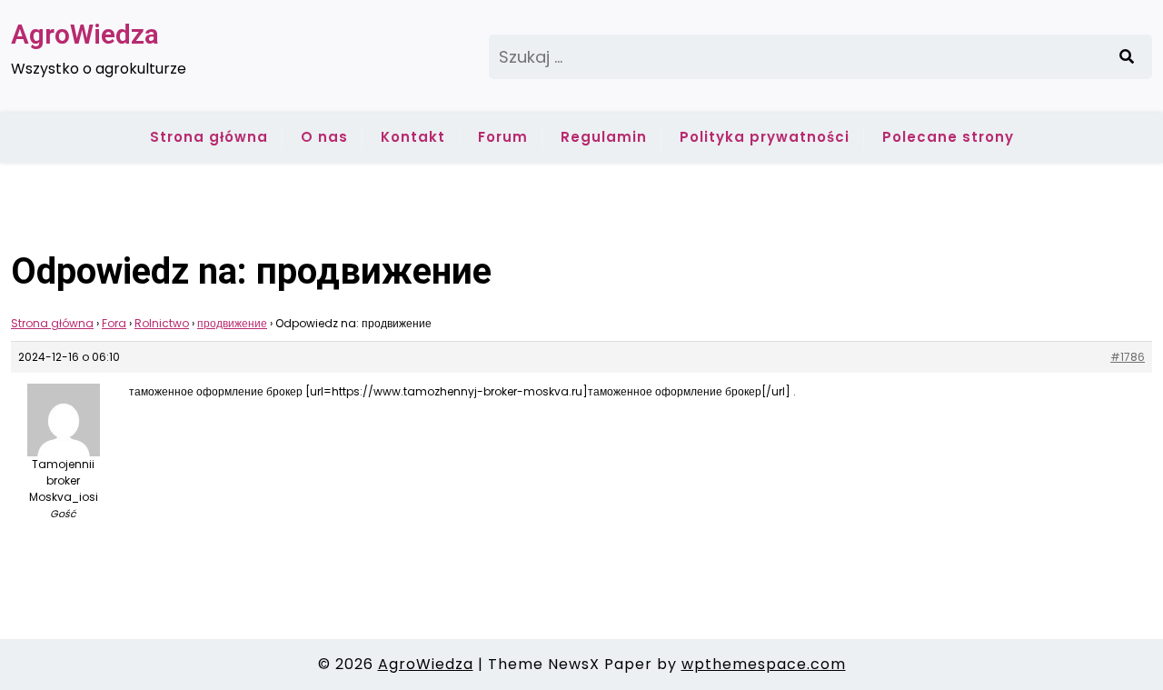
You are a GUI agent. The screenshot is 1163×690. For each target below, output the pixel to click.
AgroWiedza (85, 34)
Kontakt (413, 136)
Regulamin (604, 136)
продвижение (232, 323)
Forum (503, 136)
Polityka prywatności (765, 136)
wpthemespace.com (763, 664)
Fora (114, 323)
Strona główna (209, 136)
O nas (324, 136)
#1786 (1127, 357)
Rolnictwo (161, 323)
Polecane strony (948, 136)
